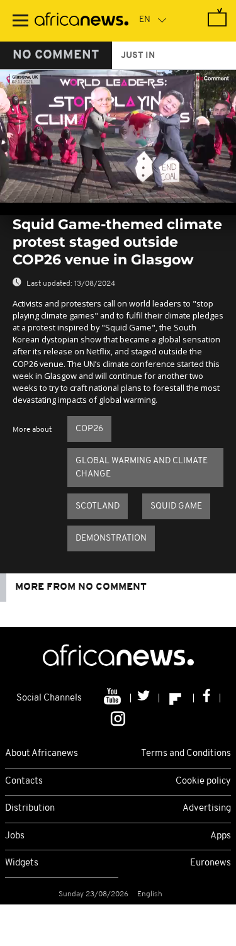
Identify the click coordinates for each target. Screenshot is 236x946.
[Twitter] (145, 698)
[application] (118, 136)
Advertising (207, 808)
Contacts (24, 781)
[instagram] (118, 717)
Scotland (98, 506)
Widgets (21, 863)
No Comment (56, 55)
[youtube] (113, 698)
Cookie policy (203, 781)
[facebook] (207, 698)
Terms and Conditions (186, 753)
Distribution (30, 808)
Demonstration (111, 538)
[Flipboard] (176, 698)
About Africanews (41, 753)
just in (138, 55)
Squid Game (176, 506)
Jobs (15, 836)
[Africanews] (81, 21)
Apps (220, 836)
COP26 (89, 429)
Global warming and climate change (142, 467)
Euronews (210, 863)
